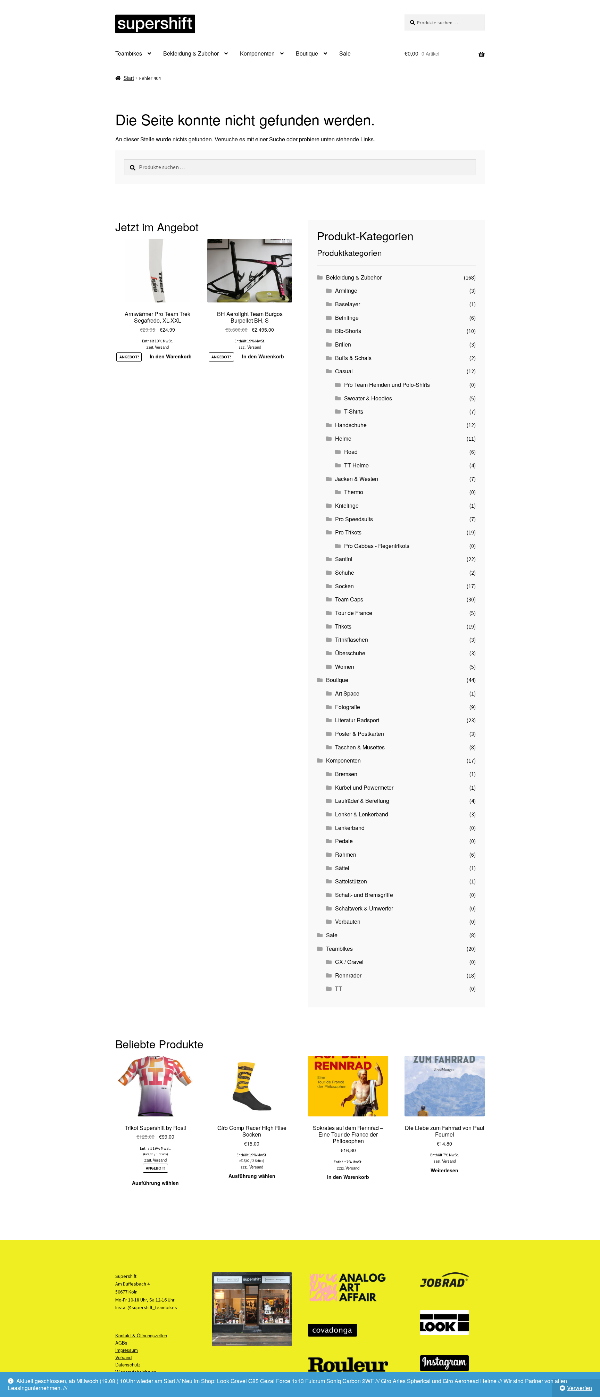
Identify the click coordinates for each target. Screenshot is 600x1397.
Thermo (353, 492)
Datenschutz (128, 1364)
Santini (343, 559)
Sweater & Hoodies (368, 398)
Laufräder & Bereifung (362, 801)
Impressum (126, 1350)
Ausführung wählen (155, 1182)
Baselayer (347, 304)
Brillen (343, 344)
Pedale (344, 841)
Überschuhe (350, 653)
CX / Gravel (349, 962)
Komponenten (257, 53)
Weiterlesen (444, 1170)
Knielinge (347, 505)
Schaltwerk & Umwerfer (364, 908)
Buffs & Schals (353, 358)
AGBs (121, 1342)
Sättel (342, 868)
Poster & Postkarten (359, 734)
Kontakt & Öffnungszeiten (141, 1335)
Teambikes (128, 53)
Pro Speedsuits (354, 519)
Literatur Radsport (357, 720)
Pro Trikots (348, 532)
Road (351, 452)
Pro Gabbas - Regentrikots (376, 546)
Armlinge (346, 290)
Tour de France (353, 613)
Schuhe (344, 572)
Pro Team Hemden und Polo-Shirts (387, 385)
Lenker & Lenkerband (361, 814)
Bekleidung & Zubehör (191, 53)
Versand (162, 347)
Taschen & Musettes (360, 747)
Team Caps (349, 599)
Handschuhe (351, 425)
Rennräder (348, 975)
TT (338, 988)
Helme (343, 438)
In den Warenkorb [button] (171, 356)
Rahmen (345, 854)
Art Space (347, 693)
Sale (345, 53)
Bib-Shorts (348, 331)
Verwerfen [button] (579, 1388)
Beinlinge (347, 318)
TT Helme (356, 465)
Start (129, 77)
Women (344, 667)
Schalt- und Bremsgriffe (364, 895)
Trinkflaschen (351, 639)
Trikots (343, 626)
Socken (344, 586)
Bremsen (346, 774)
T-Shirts (353, 411)
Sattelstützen (351, 881)
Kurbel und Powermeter (364, 787)
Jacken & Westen (356, 479)
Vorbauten (347, 921)
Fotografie (347, 707)
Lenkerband (350, 828)
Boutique (307, 53)
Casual (344, 371)
